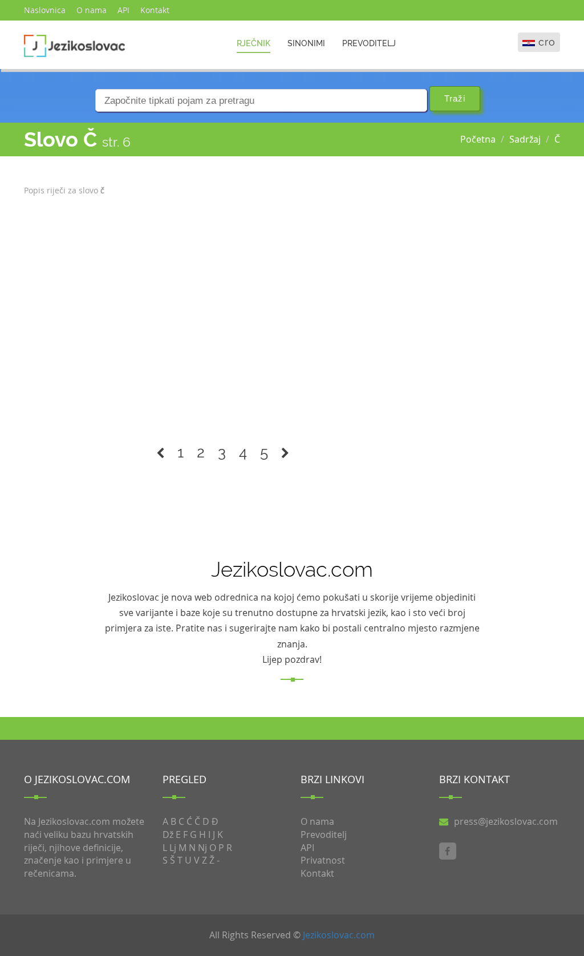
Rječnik (253, 43)
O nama (91, 10)
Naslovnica (45, 10)
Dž (168, 834)
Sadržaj (525, 139)
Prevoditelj (369, 43)
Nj (202, 847)
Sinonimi (306, 43)
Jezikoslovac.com (339, 935)
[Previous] (160, 453)
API (123, 10)
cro (546, 42)
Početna (478, 139)
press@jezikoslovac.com (506, 821)
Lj (172, 847)
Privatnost (323, 860)
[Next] (285, 453)
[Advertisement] (223, 313)
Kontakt (154, 10)
